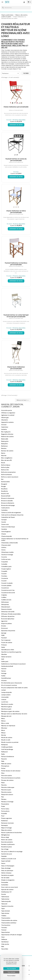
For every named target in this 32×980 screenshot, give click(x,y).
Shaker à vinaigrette (7, 880)
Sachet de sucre (6, 854)
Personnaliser (11, 976)
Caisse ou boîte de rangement (11, 512)
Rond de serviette (7, 842)
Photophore (5, 766)
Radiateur (4, 821)
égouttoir (4, 621)
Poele (3, 806)
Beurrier (3, 455)
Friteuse (4, 645)
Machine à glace (6, 707)
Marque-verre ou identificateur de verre (14, 714)
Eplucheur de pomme (8, 631)
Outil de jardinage (7, 749)
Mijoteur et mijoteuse (8, 726)
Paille (3, 754)
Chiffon (3, 547)
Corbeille (4, 564)
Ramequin (4, 825)
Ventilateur (5, 942)
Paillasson (4, 752)
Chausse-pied (5, 545)
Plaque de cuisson (7, 794)
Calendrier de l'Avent (8, 517)
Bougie (3, 486)
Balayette (4, 444)
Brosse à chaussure (7, 498)
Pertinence (10, 73)
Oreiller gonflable (6, 747)
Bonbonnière (5, 482)
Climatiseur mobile (7, 552)
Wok (2, 946)
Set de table (5, 878)
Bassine (3, 448)
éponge (3, 633)
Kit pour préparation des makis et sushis (14, 688)
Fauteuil (4, 638)
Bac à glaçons (5, 432)
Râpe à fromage (6, 828)
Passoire (4, 759)
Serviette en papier (7, 875)
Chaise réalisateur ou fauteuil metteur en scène (14, 539)
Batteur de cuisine (7, 451)
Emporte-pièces (6, 623)
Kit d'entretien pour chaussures (11, 683)
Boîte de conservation (8, 472)
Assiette (4, 429)
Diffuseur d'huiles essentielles (11, 614)
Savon (3, 863)
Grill (2, 659)
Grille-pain (4, 661)
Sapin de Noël (5, 861)
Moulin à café (5, 740)
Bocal (3, 463)
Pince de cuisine (6, 775)
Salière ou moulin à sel (8, 859)
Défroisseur (5, 602)
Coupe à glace (6, 569)
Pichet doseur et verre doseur (10, 771)
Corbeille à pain (6, 566)
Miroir (3, 730)
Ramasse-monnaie (7, 823)
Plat (2, 797)
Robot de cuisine (6, 840)
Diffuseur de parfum (7, 616)
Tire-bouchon (5, 925)
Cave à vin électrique (8, 527)
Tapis (3, 908)
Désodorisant (5, 607)
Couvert (4, 581)
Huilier (3, 676)
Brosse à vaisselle (7, 501)
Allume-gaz (5, 417)
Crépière (4, 595)
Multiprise (4, 745)
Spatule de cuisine (7, 889)
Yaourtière (4, 949)
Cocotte (4, 557)
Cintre (3, 550)
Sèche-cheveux (6, 873)
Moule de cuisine (6, 737)
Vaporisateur (5, 932)
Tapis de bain (5, 911)
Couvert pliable (6, 585)
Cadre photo (5, 508)
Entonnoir (4, 628)
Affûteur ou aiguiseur (8, 413)
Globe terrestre (6, 657)
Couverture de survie (8, 592)
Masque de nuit (6, 716)
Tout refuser (11, 972)
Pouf (2, 816)
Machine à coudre (7, 704)
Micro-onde (5, 723)
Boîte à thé (5, 470)
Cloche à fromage (7, 554)
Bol (2, 479)
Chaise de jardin (6, 536)
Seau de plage (5, 868)
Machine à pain (6, 709)
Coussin (4, 573)
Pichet (3, 768)
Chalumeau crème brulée (9, 543)
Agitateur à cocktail (7, 415)
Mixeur (3, 733)
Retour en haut (23, 400)
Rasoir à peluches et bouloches (11, 832)
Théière (3, 916)
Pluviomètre (5, 804)
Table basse (5, 897)
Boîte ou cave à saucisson (9, 477)
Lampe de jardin (6, 692)
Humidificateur (6, 678)
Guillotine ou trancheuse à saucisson (13, 664)
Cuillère (3, 597)
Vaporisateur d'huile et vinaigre (11, 935)
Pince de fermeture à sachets (10, 778)
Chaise (3, 534)
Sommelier (4, 882)
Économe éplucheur (7, 619)
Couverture (5, 588)
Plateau (3, 799)
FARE (3, 635)
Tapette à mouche (7, 906)
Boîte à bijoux (5, 465)
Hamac (3, 671)
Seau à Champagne (7, 866)
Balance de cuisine (7, 436)
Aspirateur (4, 427)
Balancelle (4, 439)
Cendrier (4, 529)
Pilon (2, 773)
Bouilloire (4, 489)
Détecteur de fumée (7, 611)
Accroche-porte (6, 410)
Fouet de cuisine (6, 642)
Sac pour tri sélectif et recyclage (11, 851)
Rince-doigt (5, 837)
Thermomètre (5, 918)
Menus (3, 721)
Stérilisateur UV (6, 892)
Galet (3, 647)
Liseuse (3, 699)
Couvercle (4, 578)
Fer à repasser (5, 640)
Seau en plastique (7, 870)
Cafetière (4, 510)
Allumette (4, 420)
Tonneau (4, 927)
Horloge (3, 673)
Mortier (3, 735)
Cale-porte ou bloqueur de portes (12, 515)
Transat (3, 930)
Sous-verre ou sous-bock (9, 887)
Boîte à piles (5, 467)
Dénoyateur (5, 604)
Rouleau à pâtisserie (8, 844)
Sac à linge (4, 849)
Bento (3, 453)
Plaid (2, 783)
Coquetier (4, 562)
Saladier (4, 856)
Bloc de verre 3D (6, 460)
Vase (2, 937)
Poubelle (4, 813)
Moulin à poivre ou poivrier (9, 742)
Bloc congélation (6, 458)
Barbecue (4, 446)
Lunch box (4, 702)
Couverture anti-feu (8, 590)
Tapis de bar (5, 913)
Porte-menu (5, 809)
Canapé (3, 520)
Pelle (2, 761)
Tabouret (4, 904)
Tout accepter (11, 968)
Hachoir (3, 669)
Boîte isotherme (6, 474)
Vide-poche (5, 944)
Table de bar (5, 899)
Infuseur (4, 680)
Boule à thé (5, 493)
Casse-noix (5, 524)
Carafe (3, 522)
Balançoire (4, 441)
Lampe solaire (5, 695)
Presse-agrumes (6, 818)
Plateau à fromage (7, 802)
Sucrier (3, 894)
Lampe (3, 690)
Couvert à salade (6, 583)
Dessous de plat (6, 609)
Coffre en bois (5, 559)
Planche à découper (7, 787)
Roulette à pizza (6, 847)
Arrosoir (3, 425)
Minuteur (4, 728)
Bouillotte (4, 491)
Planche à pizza (6, 792)
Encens (3, 626)
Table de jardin (6, 901)
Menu (3, 718)
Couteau (4, 576)
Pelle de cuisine (6, 764)
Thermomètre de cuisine (9, 920)
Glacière (4, 654)
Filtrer (26, 73)
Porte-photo (5, 811)
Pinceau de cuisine (7, 780)
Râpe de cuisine (6, 830)
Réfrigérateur (5, 835)
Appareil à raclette (7, 422)
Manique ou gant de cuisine (10, 711)
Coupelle (4, 571)
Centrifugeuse (6, 531)
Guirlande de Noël (7, 666)
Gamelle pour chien (7, 650)
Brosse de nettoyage (8, 505)
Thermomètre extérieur (8, 923)
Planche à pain (6, 790)
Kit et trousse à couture (9, 685)
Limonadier (5, 697)
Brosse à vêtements (7, 503)
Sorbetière (4, 885)
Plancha (4, 785)
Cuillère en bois (6, 600)
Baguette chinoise (7, 434)
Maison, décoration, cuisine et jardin (12, 405)
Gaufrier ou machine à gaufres (11, 652)
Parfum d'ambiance (7, 756)
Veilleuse (4, 939)
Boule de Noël (5, 496)
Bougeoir (4, 484)
